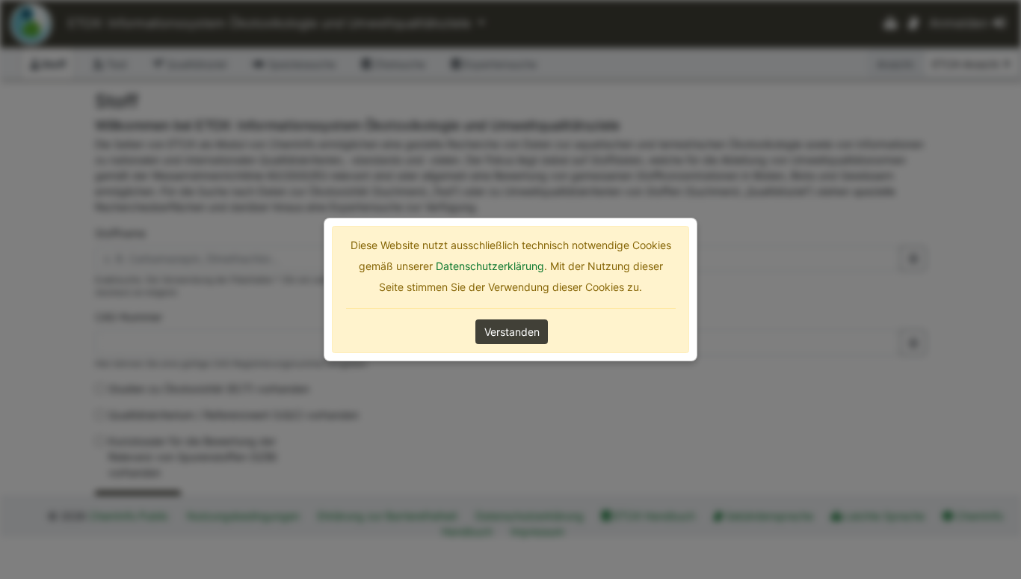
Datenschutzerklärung (490, 266)
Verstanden (512, 331)
